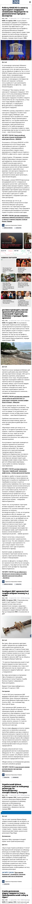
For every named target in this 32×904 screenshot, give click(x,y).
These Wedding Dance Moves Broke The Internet (8, 302)
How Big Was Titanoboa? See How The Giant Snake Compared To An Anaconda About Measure (8, 286)
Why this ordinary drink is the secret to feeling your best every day (23, 285)
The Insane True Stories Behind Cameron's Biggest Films (8, 270)
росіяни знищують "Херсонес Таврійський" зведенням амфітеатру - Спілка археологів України (16, 471)
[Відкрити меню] (30, 2)
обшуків (14, 728)
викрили (5, 696)
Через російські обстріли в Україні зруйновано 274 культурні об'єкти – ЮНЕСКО (14, 137)
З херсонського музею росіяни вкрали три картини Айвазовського (16, 769)
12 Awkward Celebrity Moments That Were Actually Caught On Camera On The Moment (23, 303)
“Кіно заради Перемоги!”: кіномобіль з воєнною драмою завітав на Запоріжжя (13, 874)
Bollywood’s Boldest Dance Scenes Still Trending (22, 270)
